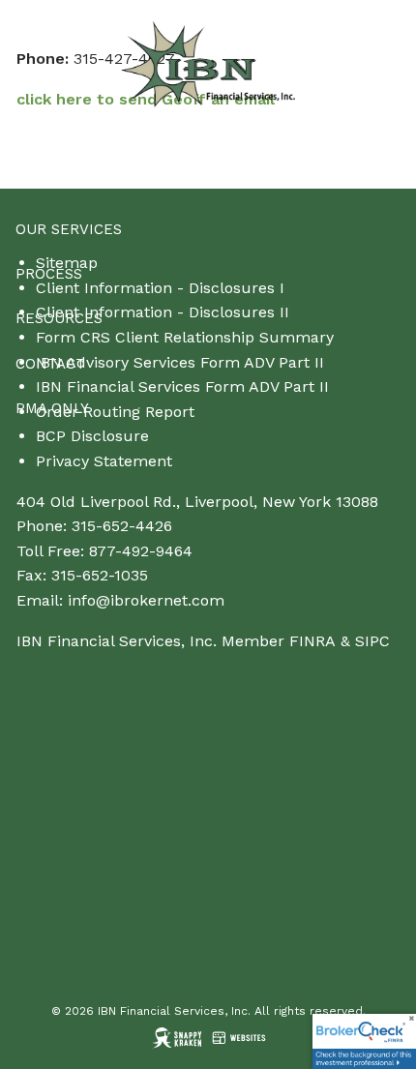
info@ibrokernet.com (146, 600)
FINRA (312, 641)
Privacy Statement (104, 461)
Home (37, 139)
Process (48, 273)
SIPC (372, 641)
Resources (59, 318)
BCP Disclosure (92, 436)
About (40, 184)
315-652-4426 (122, 526)
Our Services (68, 229)
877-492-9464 (141, 551)
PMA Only (52, 408)
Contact (50, 363)
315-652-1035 (99, 575)
